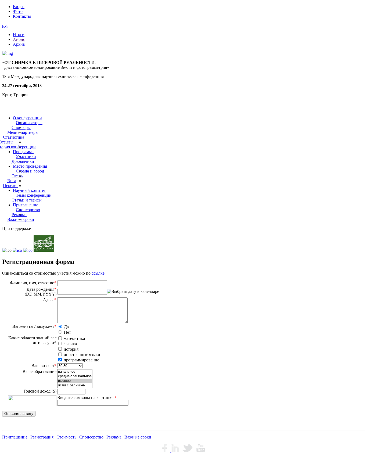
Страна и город (30, 171)
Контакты (22, 16)
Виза (11, 180)
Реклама (19, 214)
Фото (18, 11)
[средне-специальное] (74, 376)
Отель (17, 176)
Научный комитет (29, 190)
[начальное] (74, 371)
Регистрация (41, 437)
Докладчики (23, 161)
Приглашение (25, 205)
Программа (23, 151)
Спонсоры (21, 127)
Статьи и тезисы (27, 200)
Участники (26, 156)
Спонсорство (28, 209)
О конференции (27, 118)
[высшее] (74, 381)
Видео (18, 6)
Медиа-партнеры (22, 132)
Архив (19, 44)
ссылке (98, 273)
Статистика (13, 137)
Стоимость (66, 437)
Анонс (19, 39)
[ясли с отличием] (74, 385)
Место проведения (30, 166)
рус (5, 25)
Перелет (10, 185)
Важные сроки (20, 219)
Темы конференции (34, 195)
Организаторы (29, 122)
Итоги (18, 34)
